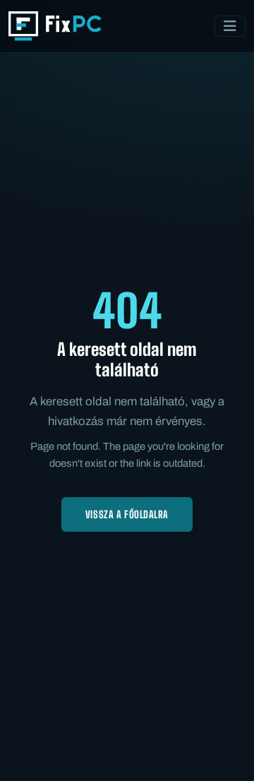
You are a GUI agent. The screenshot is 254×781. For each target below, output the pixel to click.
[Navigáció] (230, 26)
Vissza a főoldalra (127, 514)
